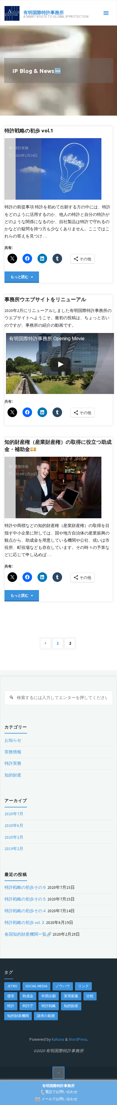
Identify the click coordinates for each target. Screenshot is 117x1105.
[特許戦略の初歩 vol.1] (76, 168)
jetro (12, 986)
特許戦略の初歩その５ (25, 899)
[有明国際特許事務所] (12, 13)
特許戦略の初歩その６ (25, 887)
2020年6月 (13, 825)
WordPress (78, 1039)
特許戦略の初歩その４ (25, 910)
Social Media (36, 986)
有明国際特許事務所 (43, 12)
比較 (90, 996)
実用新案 (71, 996)
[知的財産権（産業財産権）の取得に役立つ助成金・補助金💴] (76, 487)
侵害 (10, 996)
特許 (10, 1006)
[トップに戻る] (58, 1073)
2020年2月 (13, 837)
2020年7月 (13, 813)
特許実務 (21, 148)
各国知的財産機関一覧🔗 (28, 934)
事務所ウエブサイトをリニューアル (45, 299)
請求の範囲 (46, 1015)
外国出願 (48, 996)
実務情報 (21, 466)
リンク (83, 986)
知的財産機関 (18, 1015)
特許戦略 (48, 1006)
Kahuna (57, 1039)
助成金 (27, 996)
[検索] (11, 698)
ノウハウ (63, 986)
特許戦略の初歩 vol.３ (24, 922)
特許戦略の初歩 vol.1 (28, 130)
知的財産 (12, 775)
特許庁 (27, 1006)
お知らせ (12, 740)
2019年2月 (13, 848)
